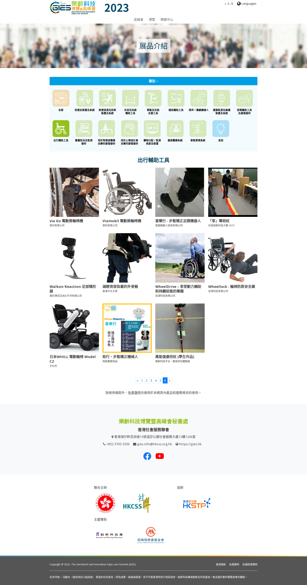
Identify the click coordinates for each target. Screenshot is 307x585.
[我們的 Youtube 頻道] (159, 456)
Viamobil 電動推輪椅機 (122, 220)
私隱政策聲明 (250, 564)
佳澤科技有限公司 (165, 295)
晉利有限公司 (57, 225)
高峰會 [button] (138, 19)
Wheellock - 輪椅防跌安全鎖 (231, 286)
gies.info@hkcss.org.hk (154, 444)
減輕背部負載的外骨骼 (120, 286)
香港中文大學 (110, 291)
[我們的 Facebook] (147, 456)
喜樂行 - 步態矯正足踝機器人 (178, 220)
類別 (152, 81)
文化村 (53, 365)
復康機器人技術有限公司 (169, 225)
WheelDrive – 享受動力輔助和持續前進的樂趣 (178, 289)
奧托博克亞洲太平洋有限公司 (66, 295)
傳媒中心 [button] (166, 19)
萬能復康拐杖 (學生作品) (174, 356)
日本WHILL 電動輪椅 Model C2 (73, 359)
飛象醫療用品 (110, 361)
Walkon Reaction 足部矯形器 (73, 289)
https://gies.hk (190, 444)
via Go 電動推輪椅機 (66, 220)
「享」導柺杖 (219, 220)
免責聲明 (234, 564)
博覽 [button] (152, 19)
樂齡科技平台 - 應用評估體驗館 (172, 361)
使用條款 (221, 564)
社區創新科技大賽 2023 (221, 225)
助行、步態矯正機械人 (120, 356)
